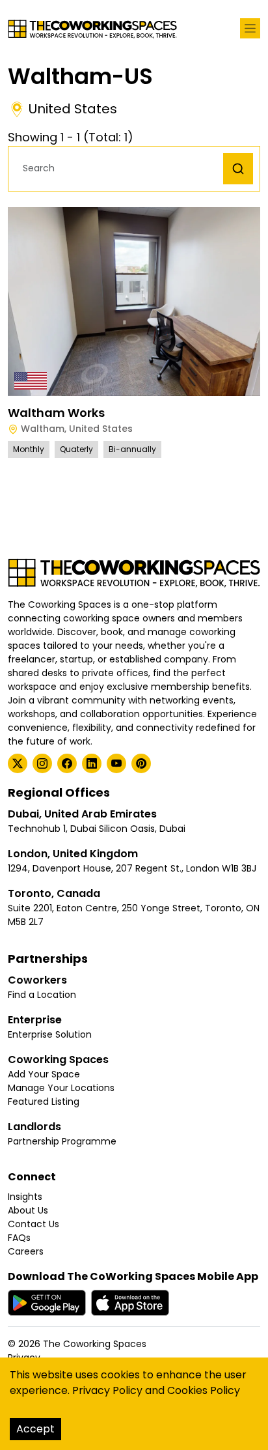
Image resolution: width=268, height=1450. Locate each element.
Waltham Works (56, 413)
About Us (28, 1210)
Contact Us (33, 1223)
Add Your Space (44, 1074)
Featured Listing (43, 1101)
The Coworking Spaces (94, 1343)
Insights (25, 1196)
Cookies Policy (203, 1390)
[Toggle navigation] (250, 28)
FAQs (19, 1237)
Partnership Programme (62, 1141)
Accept (35, 1428)
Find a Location (42, 994)
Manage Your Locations (61, 1087)
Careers (26, 1251)
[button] (119, 168)
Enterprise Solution (50, 1034)
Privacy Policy (107, 1390)
